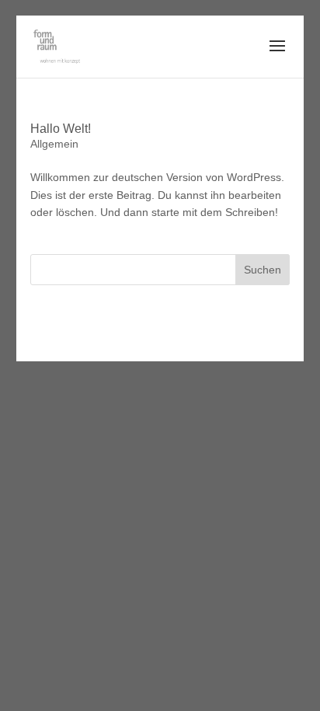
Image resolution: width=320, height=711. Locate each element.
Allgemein (54, 144)
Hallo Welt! (60, 128)
